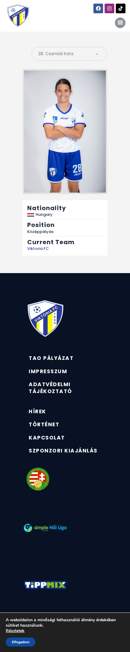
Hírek (37, 411)
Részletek (15, 631)
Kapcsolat (47, 437)
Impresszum (48, 371)
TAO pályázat (51, 358)
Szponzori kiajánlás (63, 450)
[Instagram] (109, 8)
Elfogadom (20, 642)
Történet (44, 424)
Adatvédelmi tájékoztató (50, 388)
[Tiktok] (120, 8)
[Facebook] (98, 8)
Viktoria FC (38, 248)
